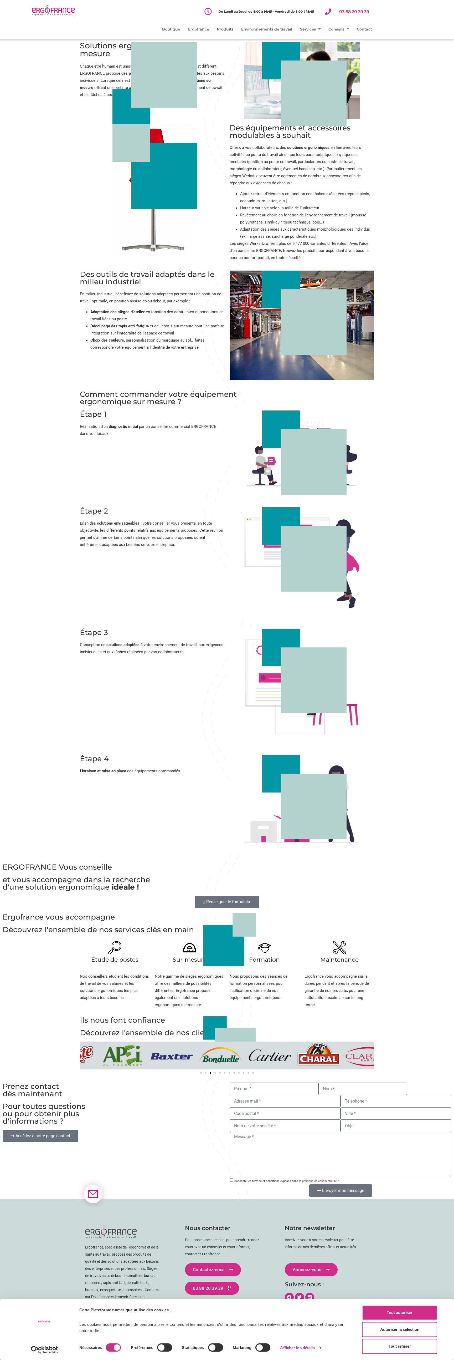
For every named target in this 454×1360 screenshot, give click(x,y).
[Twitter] (299, 1297)
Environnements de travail (266, 29)
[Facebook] (289, 1297)
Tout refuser (400, 1346)
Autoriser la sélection (399, 1329)
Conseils (336, 29)
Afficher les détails (297, 1347)
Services (308, 29)
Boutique (171, 29)
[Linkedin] (309, 1297)
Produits (225, 29)
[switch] (164, 1347)
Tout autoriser (399, 1312)
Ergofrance (198, 29)
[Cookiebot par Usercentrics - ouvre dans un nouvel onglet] (45, 1350)
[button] (201, 1073)
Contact (364, 29)
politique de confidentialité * (320, 1181)
